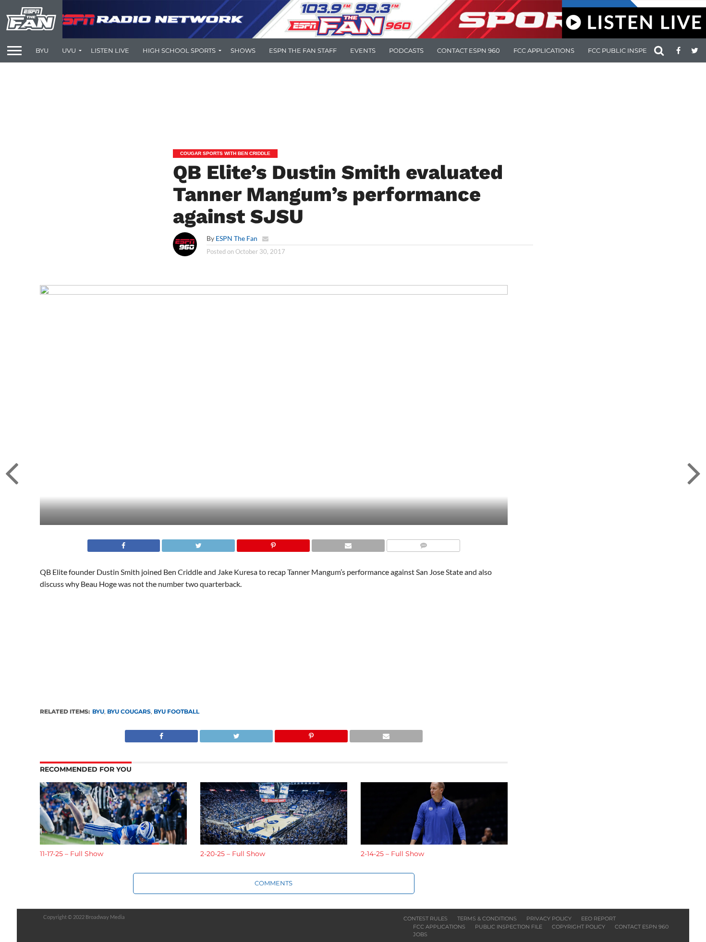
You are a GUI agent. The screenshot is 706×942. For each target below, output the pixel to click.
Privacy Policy (549, 918)
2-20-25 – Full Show (232, 853)
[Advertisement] (353, 98)
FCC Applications (543, 50)
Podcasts (406, 50)
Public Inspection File (508, 926)
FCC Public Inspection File (635, 50)
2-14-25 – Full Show (392, 853)
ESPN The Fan (236, 238)
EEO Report (598, 918)
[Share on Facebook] (123, 543)
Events (363, 50)
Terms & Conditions (487, 918)
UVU (69, 50)
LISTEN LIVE (110, 50)
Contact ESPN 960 (468, 50)
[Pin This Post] (273, 543)
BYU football (176, 711)
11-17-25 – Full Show (71, 853)
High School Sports (179, 50)
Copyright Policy (578, 926)
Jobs (420, 934)
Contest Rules (425, 918)
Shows (243, 50)
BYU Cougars (129, 711)
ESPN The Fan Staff (303, 50)
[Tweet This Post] (198, 543)
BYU (42, 50)
